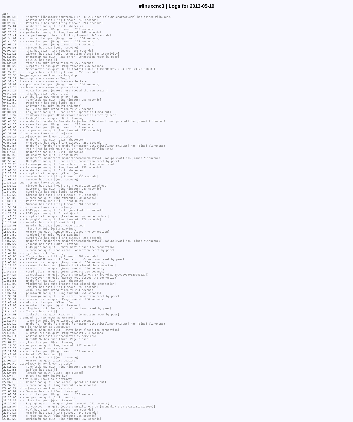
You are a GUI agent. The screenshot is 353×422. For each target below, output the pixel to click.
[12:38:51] (10, 188)
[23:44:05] (10, 415)
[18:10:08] (10, 283)
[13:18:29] (10, 194)
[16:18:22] (10, 247)
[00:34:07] (10, 38)
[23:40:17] (10, 412)
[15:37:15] (10, 228)
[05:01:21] (10, 112)
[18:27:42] (10, 289)
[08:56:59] (10, 154)
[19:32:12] (10, 323)
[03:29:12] (10, 78)
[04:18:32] (10, 105)
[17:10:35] (10, 265)
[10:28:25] (10, 164)
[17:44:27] (10, 274)
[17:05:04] (10, 262)
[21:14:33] (10, 345)
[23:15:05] (10, 397)
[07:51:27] (10, 136)
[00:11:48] (10, 19)
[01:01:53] (10, 47)
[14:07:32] (10, 210)
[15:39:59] (10, 231)
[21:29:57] (10, 351)
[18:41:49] (10, 302)
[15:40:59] (10, 234)
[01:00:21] (10, 44)
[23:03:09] (10, 391)
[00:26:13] (10, 32)
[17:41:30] (10, 271)
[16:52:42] (10, 259)
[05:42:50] (10, 118)
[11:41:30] (10, 176)
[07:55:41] (10, 139)
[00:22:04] (10, 26)
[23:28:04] (10, 406)
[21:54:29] (10, 357)
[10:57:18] (10, 167)
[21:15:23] (10, 348)
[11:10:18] (10, 173)
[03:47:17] (10, 90)
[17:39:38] (10, 268)
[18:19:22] (10, 286)
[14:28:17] (10, 213)
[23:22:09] (10, 403)
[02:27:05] (10, 59)
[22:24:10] (10, 375)
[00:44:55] (10, 41)
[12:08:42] (10, 179)
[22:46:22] (10, 388)
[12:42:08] (10, 191)
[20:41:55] (10, 332)
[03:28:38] (10, 75)
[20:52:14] (10, 336)
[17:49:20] (10, 277)
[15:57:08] (10, 237)
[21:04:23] (10, 342)
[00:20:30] (10, 23)
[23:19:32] (10, 400)
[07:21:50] (10, 130)
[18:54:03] (10, 314)
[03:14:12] (10, 69)
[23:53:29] (10, 418)
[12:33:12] (10, 185)
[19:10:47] (10, 320)
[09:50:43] (10, 161)
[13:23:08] (10, 197)
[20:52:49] (10, 339)
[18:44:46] (10, 308)
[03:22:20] (10, 72)
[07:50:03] (10, 133)
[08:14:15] (10, 148)
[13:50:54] (10, 207)
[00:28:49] (10, 35)
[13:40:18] (10, 204)
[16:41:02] (10, 253)
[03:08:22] (10, 66)
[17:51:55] (10, 280)
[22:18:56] (10, 369)
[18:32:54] (10, 293)
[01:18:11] (10, 53)
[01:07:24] (10, 50)
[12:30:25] (10, 182)
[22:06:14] (10, 360)
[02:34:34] (10, 62)
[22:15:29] (10, 366)
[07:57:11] (10, 142)
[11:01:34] (10, 170)
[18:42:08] (10, 305)
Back (5, 13)
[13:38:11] (10, 201)
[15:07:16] (10, 219)
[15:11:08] (10, 222)
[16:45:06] (10, 256)
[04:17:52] (10, 102)
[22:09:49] (10, 363)
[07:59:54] (10, 145)
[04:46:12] (10, 108)
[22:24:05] (10, 372)
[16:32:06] (10, 250)
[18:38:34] (10, 296)
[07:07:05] (10, 127)
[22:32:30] (10, 385)
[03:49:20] (10, 93)
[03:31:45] (10, 81)
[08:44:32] (10, 151)
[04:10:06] (10, 96)
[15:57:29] (10, 240)
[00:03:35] (10, 16)
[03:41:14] (10, 87)
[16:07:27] (10, 243)
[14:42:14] (10, 216)
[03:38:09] (10, 84)
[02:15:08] (10, 56)
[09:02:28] (10, 158)
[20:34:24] (10, 329)
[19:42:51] (10, 326)
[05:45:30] (10, 121)
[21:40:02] (10, 354)
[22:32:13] (10, 382)
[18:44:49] (10, 311)
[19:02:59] (10, 317)
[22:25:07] (10, 378)
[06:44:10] (10, 124)
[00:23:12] (10, 29)
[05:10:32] (10, 115)
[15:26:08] (10, 225)
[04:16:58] (10, 99)
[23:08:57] (10, 394)
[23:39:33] (10, 409)
